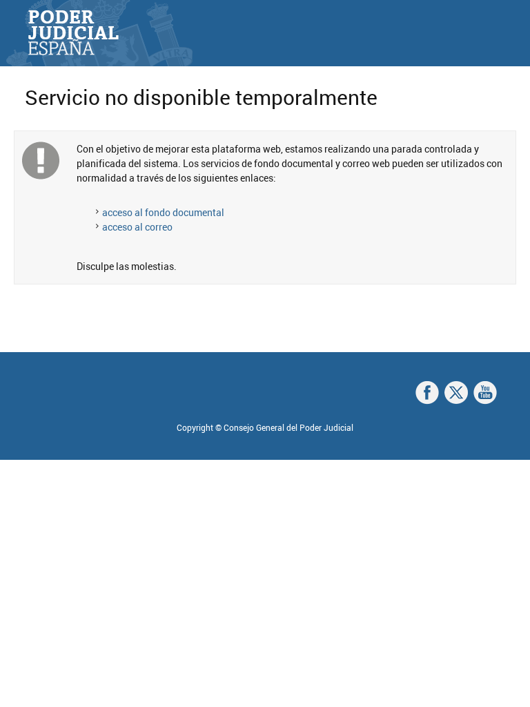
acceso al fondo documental (163, 212)
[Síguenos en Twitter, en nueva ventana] (456, 393)
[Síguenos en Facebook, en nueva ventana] (427, 393)
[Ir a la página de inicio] (73, 33)
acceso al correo (137, 226)
